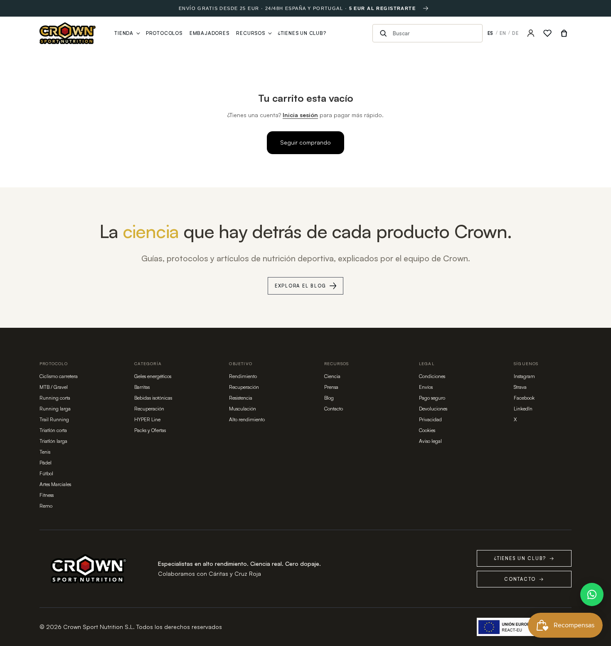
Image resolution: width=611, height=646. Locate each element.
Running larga (55, 408)
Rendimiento (243, 376)
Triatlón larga (53, 441)
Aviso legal (430, 441)
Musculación (242, 408)
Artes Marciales (55, 484)
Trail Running (54, 419)
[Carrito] (564, 33)
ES (491, 33)
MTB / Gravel (53, 387)
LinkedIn (523, 408)
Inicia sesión (300, 114)
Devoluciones (433, 408)
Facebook (524, 398)
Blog (329, 398)
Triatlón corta (53, 430)
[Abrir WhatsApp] (592, 594)
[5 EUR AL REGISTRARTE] (425, 8)
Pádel (45, 462)
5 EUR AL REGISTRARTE (382, 8)
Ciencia (332, 376)
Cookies (427, 430)
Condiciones (432, 376)
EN (503, 33)
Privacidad (430, 419)
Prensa (331, 387)
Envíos (426, 387)
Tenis (44, 452)
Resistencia (240, 398)
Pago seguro (432, 398)
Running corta (54, 398)
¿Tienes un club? (524, 558)
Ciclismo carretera (58, 376)
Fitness (46, 495)
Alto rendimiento (247, 419)
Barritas (142, 387)
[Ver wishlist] (547, 33)
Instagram (524, 376)
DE (515, 33)
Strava (520, 387)
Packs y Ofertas (150, 430)
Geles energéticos (152, 376)
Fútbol (46, 473)
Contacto (333, 408)
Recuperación (149, 408)
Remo (45, 506)
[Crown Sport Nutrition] (67, 33)
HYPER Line (147, 419)
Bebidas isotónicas (153, 398)
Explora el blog (300, 286)
